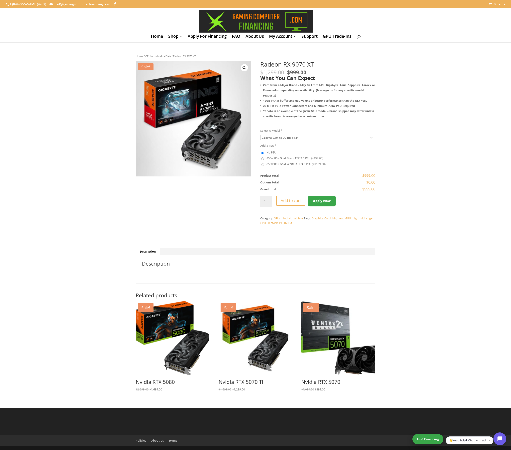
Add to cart (291, 200)
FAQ (236, 37)
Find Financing (428, 439)
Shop (173, 37)
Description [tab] (148, 251)
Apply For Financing (207, 37)
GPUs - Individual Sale (158, 56)
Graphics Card (321, 218)
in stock (272, 223)
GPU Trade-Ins (337, 37)
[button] (244, 67)
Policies (141, 440)
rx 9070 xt (285, 223)
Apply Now (322, 201)
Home (157, 37)
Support (309, 37)
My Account (280, 37)
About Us (255, 37)
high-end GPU (341, 218)
